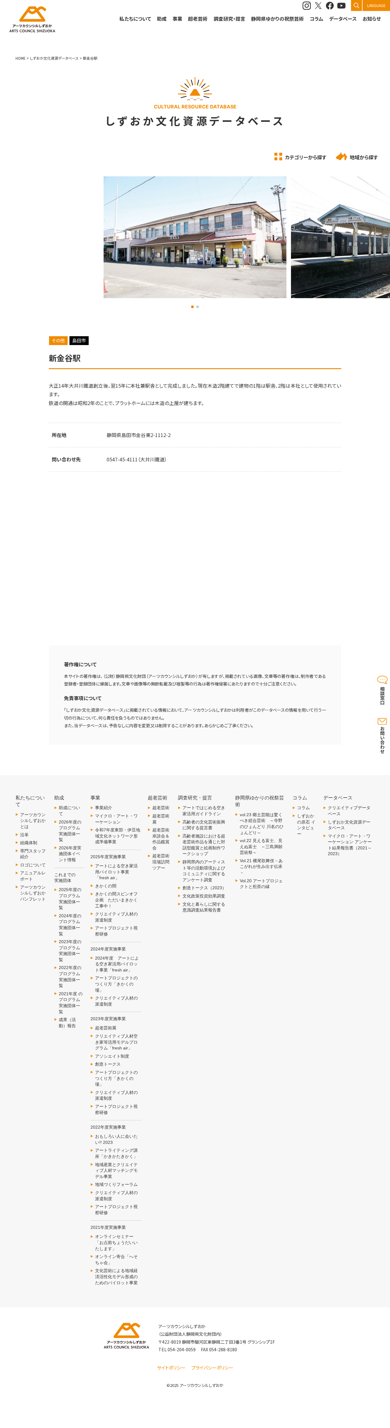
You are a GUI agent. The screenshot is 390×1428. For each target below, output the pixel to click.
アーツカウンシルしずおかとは (33, 820)
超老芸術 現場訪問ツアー (160, 861)
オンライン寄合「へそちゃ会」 (116, 1259)
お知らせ (372, 18)
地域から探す (364, 157)
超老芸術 (160, 807)
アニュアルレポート (33, 875)
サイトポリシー (171, 1367)
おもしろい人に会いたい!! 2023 (116, 1139)
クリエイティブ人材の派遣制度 (116, 916)
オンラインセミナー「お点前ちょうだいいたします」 (116, 1242)
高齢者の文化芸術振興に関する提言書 (204, 825)
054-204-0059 (182, 1349)
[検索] (356, 5)
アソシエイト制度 (112, 1056)
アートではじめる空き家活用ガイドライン (204, 810)
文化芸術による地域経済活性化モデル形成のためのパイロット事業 (116, 1276)
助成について (69, 810)
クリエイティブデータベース (349, 810)
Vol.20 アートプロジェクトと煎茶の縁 (261, 883)
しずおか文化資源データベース (349, 825)
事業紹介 (103, 807)
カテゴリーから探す (305, 157)
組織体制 (28, 842)
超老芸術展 (105, 1027)
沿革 (24, 834)
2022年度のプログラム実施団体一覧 (70, 976)
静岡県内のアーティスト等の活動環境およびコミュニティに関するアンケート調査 (204, 870)
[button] (192, 306)
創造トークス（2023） (204, 887)
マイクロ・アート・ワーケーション (116, 818)
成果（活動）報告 (67, 1022)
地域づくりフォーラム (116, 1184)
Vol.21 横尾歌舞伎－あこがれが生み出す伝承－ (261, 866)
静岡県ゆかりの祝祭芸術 (277, 18)
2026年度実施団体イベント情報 (70, 853)
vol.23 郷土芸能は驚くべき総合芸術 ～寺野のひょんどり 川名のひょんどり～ (262, 823)
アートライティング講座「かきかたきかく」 (116, 1153)
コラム (303, 807)
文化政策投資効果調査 (204, 896)
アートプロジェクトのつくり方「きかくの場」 (116, 983)
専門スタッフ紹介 (33, 853)
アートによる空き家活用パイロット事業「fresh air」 (116, 871)
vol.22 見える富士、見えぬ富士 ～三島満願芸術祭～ (261, 846)
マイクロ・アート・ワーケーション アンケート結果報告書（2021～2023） (350, 845)
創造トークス (108, 1064)
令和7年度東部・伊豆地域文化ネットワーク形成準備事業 (117, 835)
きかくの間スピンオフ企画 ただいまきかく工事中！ (116, 899)
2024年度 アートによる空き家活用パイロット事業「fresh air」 (117, 964)
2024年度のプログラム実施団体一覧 (70, 924)
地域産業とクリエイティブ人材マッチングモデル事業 (116, 1170)
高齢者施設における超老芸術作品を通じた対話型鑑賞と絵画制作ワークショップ (204, 845)
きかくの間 (105, 885)
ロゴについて (33, 864)
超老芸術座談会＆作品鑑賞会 (160, 838)
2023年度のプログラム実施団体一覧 (70, 950)
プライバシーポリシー (212, 1367)
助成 (162, 18)
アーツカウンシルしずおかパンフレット (33, 893)
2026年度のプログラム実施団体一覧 (70, 831)
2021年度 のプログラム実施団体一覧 (71, 1002)
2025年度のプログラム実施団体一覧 (70, 898)
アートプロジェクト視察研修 (116, 931)
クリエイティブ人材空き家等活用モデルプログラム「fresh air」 (116, 1042)
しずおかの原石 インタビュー (306, 824)
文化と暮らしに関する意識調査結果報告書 (204, 907)
